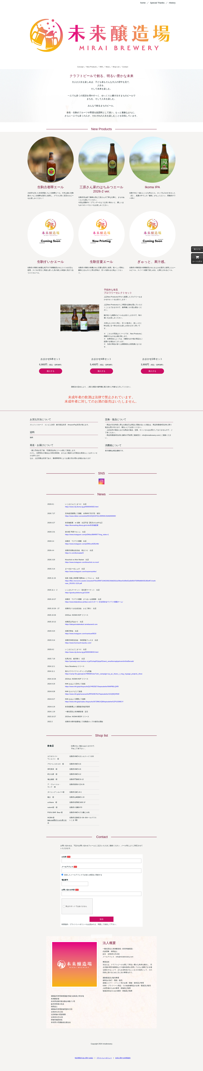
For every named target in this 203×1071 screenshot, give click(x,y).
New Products (91, 67)
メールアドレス (67, 867)
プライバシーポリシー (104, 1058)
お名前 (64, 857)
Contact (125, 67)
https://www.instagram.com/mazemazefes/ (80, 571)
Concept (80, 67)
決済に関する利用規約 (123, 1058)
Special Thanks (157, 3)
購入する (50, 371)
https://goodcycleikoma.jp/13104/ (77, 593)
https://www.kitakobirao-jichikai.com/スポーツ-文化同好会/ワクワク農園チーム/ (94, 602)
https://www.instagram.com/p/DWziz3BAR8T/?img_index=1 (87, 534)
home (143, 3)
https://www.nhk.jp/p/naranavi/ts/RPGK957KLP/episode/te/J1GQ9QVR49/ (92, 694)
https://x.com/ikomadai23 (74, 553)
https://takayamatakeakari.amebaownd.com (81, 624)
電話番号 (65, 880)
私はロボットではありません (76, 906)
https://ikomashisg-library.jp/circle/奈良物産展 (81, 525)
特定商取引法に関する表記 (84, 1058)
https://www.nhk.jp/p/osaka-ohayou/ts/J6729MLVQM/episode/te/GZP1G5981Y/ (94, 702)
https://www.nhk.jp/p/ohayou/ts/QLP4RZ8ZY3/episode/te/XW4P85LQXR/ (92, 686)
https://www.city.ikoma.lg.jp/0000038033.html (81, 652)
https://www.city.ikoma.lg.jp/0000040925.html (81, 507)
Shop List (116, 67)
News (108, 67)
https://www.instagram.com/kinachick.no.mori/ (82, 562)
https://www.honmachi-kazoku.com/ (78, 643)
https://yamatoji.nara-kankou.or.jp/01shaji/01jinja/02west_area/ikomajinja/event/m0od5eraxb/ (99, 661)
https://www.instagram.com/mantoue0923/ (80, 633)
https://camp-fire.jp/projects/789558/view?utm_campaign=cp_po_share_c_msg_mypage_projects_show (103, 674)
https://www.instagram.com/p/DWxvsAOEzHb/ (82, 544)
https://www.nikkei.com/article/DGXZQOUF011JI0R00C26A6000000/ (90, 516)
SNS (101, 67)
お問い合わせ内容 (68, 890)
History (172, 3)
